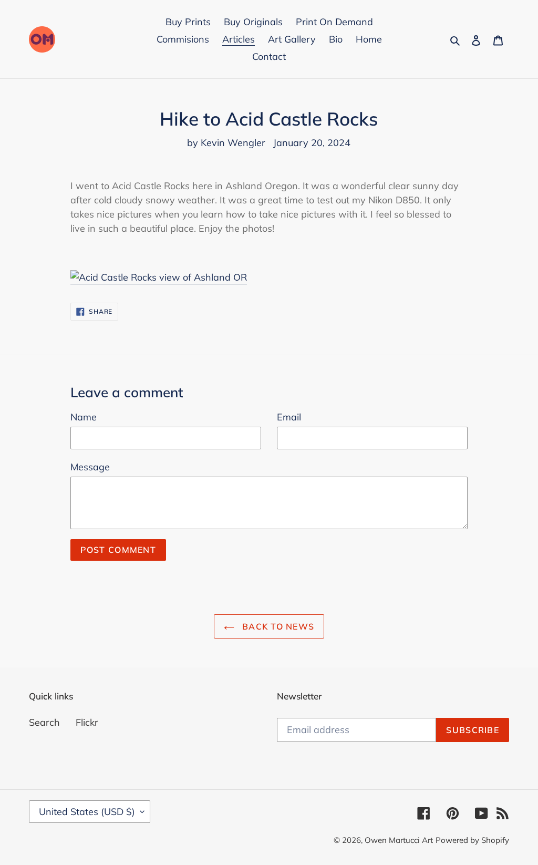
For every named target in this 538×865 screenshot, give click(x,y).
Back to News (277, 626)
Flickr (87, 722)
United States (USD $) (87, 812)
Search (44, 722)
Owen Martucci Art (399, 840)
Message (90, 467)
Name (83, 417)
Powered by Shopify (472, 840)
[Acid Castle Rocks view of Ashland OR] (158, 277)
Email (289, 417)
